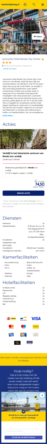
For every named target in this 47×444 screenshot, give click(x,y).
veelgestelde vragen (29, 384)
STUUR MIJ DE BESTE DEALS (23, 437)
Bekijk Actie (23, 193)
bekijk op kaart (9, 68)
